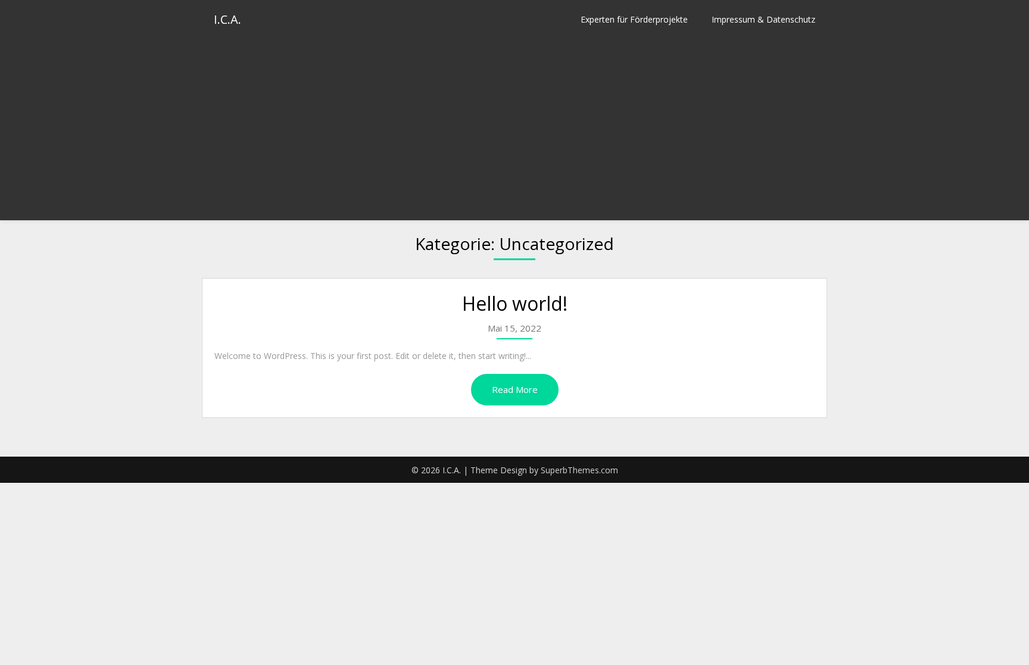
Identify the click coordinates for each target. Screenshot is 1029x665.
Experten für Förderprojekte (634, 19)
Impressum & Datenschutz (763, 19)
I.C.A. (227, 19)
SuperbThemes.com (579, 470)
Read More (515, 389)
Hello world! (514, 303)
